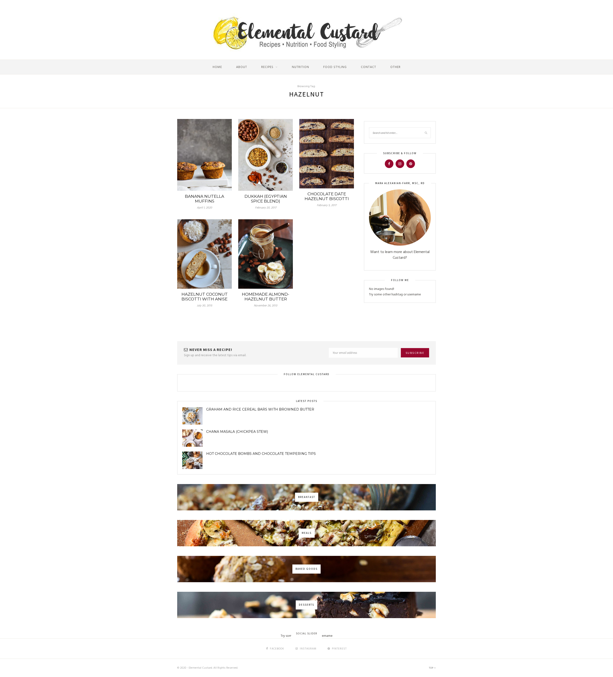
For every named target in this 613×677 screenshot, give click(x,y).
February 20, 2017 (265, 207)
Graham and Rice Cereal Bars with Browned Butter (260, 409)
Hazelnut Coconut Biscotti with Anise (205, 296)
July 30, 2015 (204, 305)
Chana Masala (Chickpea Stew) (237, 431)
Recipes (267, 67)
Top (431, 668)
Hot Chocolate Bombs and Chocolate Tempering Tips (261, 453)
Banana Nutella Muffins (204, 198)
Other (395, 67)
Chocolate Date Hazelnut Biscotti (327, 196)
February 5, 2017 (326, 205)
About (241, 67)
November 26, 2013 (265, 305)
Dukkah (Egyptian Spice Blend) (265, 198)
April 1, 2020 (204, 207)
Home (217, 67)
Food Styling (335, 67)
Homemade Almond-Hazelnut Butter (265, 296)
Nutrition (300, 67)
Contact (368, 67)
